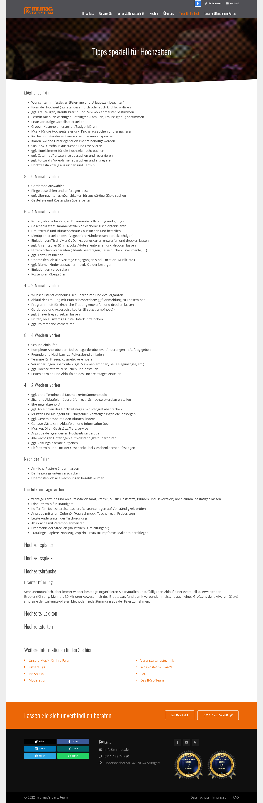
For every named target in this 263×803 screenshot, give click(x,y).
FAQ (143, 674)
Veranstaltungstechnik (157, 660)
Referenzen (215, 3)
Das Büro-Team (152, 680)
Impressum (221, 797)
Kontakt (234, 3)
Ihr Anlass (36, 674)
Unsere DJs (37, 667)
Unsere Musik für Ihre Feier (49, 660)
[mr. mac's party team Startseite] (38, 10)
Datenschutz (200, 797)
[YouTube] (186, 742)
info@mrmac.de (116, 749)
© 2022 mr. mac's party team (46, 797)
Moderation (37, 680)
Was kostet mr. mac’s (156, 667)
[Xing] (195, 742)
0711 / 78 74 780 (215, 715)
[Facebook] (198, 3)
